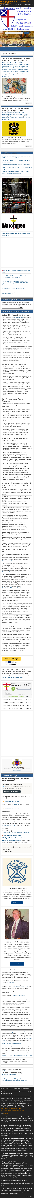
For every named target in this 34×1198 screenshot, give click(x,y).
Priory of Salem (14, 71)
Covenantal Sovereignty (24, 64)
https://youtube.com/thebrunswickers (18, 1032)
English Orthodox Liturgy (8, 825)
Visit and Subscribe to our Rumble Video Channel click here (17, 1055)
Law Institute (16, 68)
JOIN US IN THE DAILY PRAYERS (11, 840)
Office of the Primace (8, 62)
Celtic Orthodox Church (18, 995)
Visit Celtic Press (17, 903)
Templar (13, 74)
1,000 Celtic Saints (19, 317)
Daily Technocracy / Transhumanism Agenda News (14, 1080)
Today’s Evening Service (11, 808)
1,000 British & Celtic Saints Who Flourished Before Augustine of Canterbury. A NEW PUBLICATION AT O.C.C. (15, 283)
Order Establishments (22, 69)
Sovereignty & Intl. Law (24, 73)
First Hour (16, 804)
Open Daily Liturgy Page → (12, 791)
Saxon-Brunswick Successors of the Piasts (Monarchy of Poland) (15, 109)
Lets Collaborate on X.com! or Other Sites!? (13, 288)
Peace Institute (6, 71)
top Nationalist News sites (9, 1074)
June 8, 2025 (19, 62)
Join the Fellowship (17, 770)
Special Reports (6, 74)
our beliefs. (6, 1113)
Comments (6, 76)
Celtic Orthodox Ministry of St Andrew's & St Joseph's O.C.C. (15, 2)
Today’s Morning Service (11, 801)
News (14, 69)
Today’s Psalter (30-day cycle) (12, 835)
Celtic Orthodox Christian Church (20, 986)
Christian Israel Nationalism (10, 64)
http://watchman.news (7, 1071)
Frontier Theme (29, 1196)
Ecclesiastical (5, 66)
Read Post (28, 103)
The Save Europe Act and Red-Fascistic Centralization (16, 164)
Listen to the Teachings (17, 964)
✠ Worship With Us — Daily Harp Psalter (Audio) (17, 45)
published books (10, 982)
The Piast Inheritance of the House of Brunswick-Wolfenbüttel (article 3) (16, 60)
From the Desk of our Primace (17, 66)
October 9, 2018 (20, 112)
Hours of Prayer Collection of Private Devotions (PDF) (16, 832)
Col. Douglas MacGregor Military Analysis (12, 1079)
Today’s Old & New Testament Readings (15, 838)
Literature (10, 69)
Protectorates (22, 71)
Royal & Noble (13, 73)
